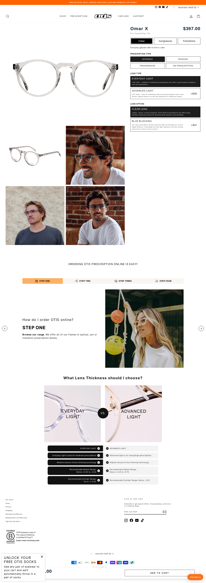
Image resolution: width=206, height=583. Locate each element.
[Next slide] (201, 328)
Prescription (79, 16)
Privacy (8, 507)
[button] (195, 577)
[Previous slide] (4, 328)
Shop (63, 16)
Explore (123, 16)
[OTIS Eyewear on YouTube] (137, 520)
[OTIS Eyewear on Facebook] (131, 520)
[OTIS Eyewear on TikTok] (142, 520)
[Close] (42, 556)
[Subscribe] (164, 511)
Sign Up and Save (13, 521)
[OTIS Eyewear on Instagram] (126, 520)
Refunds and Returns (14, 514)
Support (138, 16)
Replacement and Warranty (16, 518)
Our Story (9, 499)
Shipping (9, 510)
